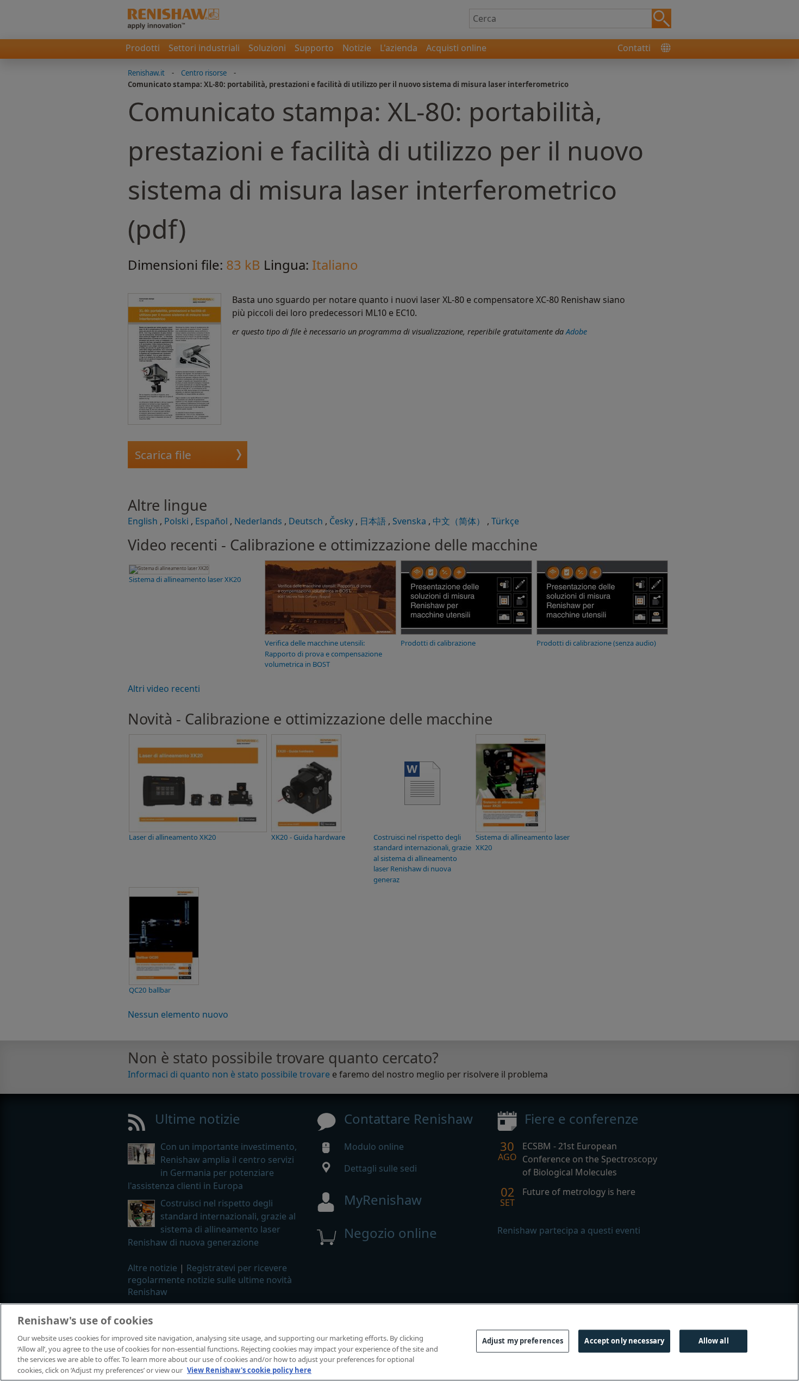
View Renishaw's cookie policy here (249, 1369)
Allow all (713, 1341)
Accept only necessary (624, 1341)
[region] (399, 1342)
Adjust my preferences (523, 1341)
